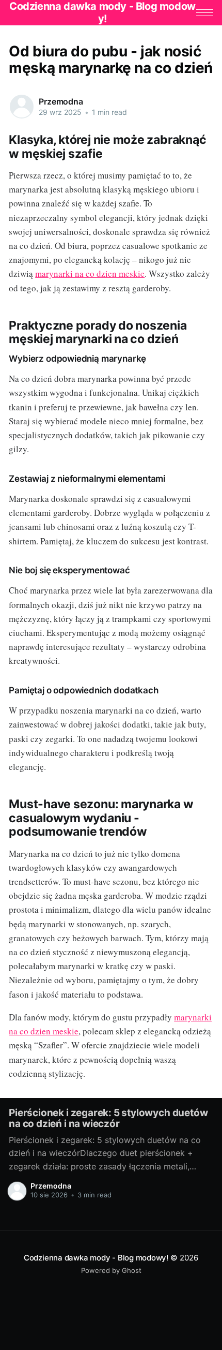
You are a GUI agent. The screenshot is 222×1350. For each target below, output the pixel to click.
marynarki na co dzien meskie (90, 273)
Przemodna (61, 101)
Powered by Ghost (111, 1270)
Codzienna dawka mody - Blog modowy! (96, 1258)
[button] (204, 12)
